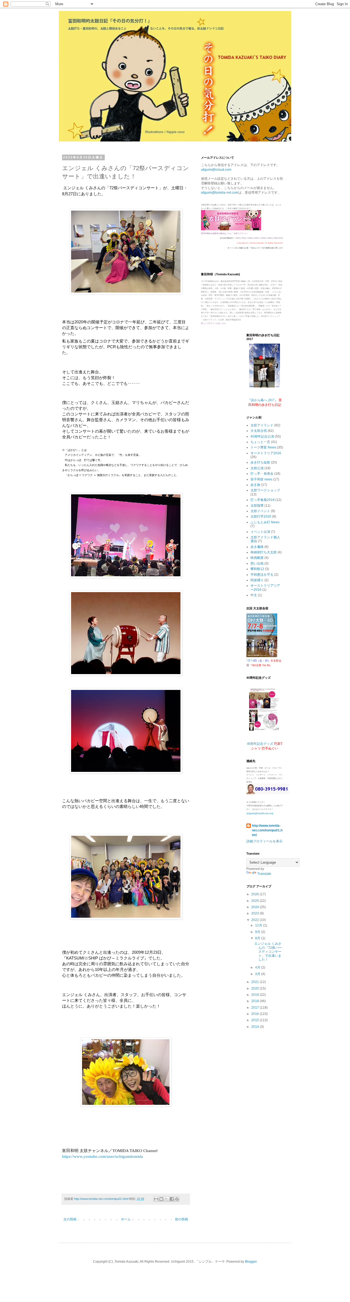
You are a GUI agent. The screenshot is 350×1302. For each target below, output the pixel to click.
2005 (269, 238)
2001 (244, 238)
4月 (258, 967)
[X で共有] (166, 1199)
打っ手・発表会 (261, 474)
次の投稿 (70, 1219)
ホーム (126, 1219)
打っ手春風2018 (262, 500)
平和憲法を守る (261, 575)
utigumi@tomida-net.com (219, 192)
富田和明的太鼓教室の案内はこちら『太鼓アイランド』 (225, 233)
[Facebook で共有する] (171, 1199)
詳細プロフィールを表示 (264, 841)
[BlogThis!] (161, 1199)
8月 (258, 938)
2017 (255, 1007)
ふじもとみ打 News (264, 522)
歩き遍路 (257, 547)
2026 (255, 894)
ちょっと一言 (260, 442)
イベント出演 (260, 532)
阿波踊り (257, 580)
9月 (258, 932)
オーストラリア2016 (265, 453)
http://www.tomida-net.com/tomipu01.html (267, 830)
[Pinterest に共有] (177, 1199)
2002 (250, 238)
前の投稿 (181, 1219)
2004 (263, 238)
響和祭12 (257, 569)
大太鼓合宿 (258, 431)
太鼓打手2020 (260, 516)
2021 (255, 982)
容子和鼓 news (261, 479)
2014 (255, 1027)
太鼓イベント (260, 511)
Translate (264, 874)
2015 (255, 1020)
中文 (253, 595)
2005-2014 (278, 238)
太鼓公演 (257, 468)
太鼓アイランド (261, 425)
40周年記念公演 (262, 436)
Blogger (250, 1261)
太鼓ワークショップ (265, 490)
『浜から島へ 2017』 (262, 400)
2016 (255, 1014)
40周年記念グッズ (260, 744)
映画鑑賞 (257, 558)
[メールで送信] (156, 1199)
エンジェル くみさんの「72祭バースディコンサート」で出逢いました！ (268, 951)
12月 (259, 925)
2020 (255, 988)
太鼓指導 (257, 505)
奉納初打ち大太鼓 (263, 552)
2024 (255, 907)
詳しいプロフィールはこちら (213, 323)
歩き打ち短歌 (260, 462)
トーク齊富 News (263, 447)
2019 (255, 995)
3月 (258, 974)
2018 (255, 1001)
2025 (255, 901)
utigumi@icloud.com (216, 170)
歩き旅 (255, 485)
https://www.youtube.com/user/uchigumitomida (102, 1156)
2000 (237, 238)
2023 (255, 913)
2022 (255, 920)
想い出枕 (257, 563)
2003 (256, 238)
